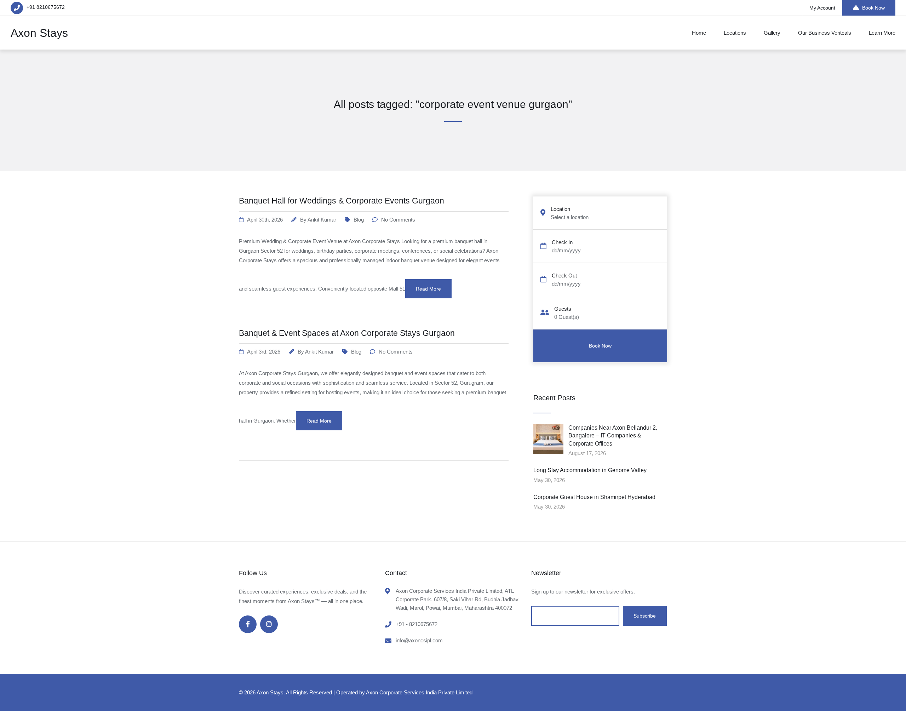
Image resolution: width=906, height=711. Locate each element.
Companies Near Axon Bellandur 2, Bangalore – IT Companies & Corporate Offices (612, 436)
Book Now (873, 8)
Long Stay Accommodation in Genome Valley (590, 470)
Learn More (882, 33)
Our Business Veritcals (824, 33)
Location (560, 209)
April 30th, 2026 (265, 220)
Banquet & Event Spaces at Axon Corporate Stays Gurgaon (347, 333)
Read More (428, 289)
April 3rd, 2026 (263, 352)
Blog (359, 220)
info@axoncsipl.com (419, 640)
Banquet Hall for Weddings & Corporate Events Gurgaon (341, 200)
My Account (822, 8)
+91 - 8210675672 (416, 624)
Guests (562, 308)
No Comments (398, 220)
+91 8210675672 (46, 7)
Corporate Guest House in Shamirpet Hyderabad (594, 497)
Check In (562, 242)
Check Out (564, 275)
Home (699, 33)
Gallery (772, 33)
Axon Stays (39, 33)
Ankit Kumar (322, 220)
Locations (735, 33)
